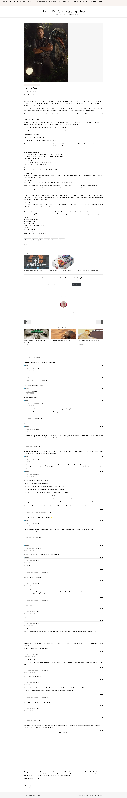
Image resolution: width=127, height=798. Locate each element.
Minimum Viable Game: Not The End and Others (89, 270)
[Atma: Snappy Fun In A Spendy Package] (63, 262)
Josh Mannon (31, 430)
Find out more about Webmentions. (58, 775)
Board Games (66, 1)
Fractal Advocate (33, 403)
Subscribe (76, 284)
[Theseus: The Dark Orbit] (27, 322)
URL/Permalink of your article (32, 778)
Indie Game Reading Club (32, 84)
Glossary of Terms (54, 1)
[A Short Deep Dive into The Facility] (36, 262)
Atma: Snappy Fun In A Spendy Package (60, 270)
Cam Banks (30, 392)
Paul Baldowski (32, 418)
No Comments (63, 296)
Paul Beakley (34, 91)
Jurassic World (29, 292)
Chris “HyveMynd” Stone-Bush (36, 512)
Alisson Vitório (32, 537)
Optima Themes (36, 795)
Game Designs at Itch (96, 1)
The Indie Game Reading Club (63, 11)
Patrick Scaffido (32, 720)
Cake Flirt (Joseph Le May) (35, 380)
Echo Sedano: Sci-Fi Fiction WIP (13, 5)
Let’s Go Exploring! (41, 1)
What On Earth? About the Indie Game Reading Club (18, 1)
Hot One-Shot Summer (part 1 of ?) (61, 340)
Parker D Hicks (31, 357)
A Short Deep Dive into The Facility (33, 270)
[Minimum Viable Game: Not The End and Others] (89, 262)
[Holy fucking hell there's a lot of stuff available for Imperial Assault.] (100, 322)
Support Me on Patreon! (80, 1)
